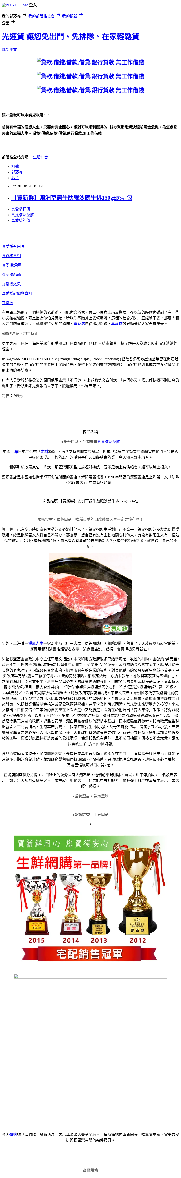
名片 (15, 178)
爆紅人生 (35, 643)
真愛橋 (7, 303)
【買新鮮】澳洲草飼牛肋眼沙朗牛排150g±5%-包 (71, 198)
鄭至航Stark (11, 275)
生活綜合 (40, 157)
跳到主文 (9, 50)
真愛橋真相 (11, 256)
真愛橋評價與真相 (17, 293)
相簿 (15, 166)
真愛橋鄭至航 (22, 215)
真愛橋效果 (11, 284)
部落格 (17, 172)
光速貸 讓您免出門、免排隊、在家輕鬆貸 (71, 36)
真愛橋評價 (20, 209)
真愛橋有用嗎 (13, 246)
